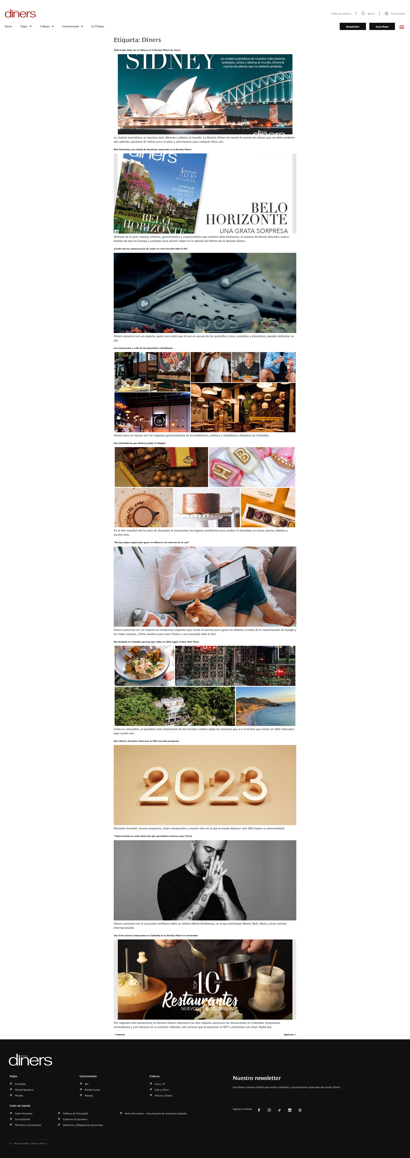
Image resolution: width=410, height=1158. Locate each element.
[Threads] (299, 1110)
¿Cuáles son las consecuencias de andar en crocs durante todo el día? (151, 248)
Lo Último (97, 26)
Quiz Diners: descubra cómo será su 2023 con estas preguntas (146, 740)
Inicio (8, 26)
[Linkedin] (289, 1110)
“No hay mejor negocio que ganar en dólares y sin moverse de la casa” (151, 542)
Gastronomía (70, 26)
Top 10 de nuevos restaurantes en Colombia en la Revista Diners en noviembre (156, 935)
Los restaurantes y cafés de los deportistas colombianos (143, 347)
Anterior (119, 1034)
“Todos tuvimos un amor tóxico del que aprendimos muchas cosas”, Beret (153, 835)
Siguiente (290, 1034)
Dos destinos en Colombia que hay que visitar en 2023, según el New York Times (156, 641)
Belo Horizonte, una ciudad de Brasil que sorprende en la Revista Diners (153, 149)
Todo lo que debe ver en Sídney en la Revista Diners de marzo (147, 49)
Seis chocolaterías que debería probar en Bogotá (139, 442)
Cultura (45, 26)
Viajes (24, 26)
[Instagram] (269, 1110)
